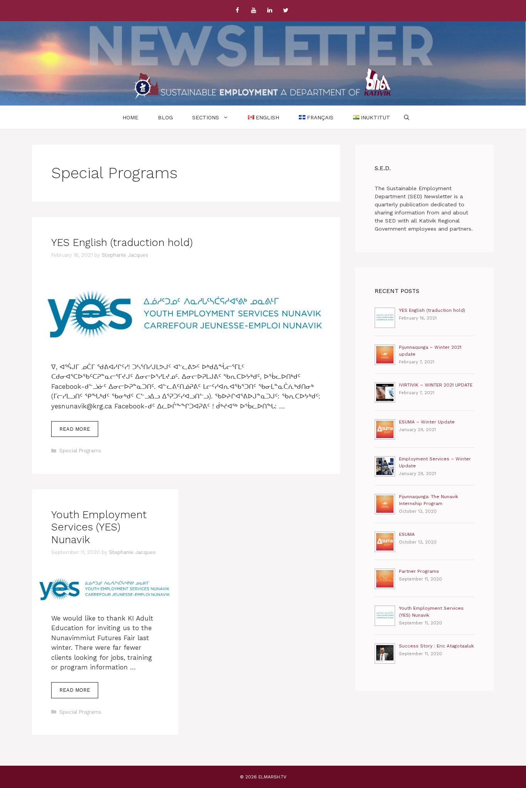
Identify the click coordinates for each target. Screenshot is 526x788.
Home (130, 117)
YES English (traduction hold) (122, 242)
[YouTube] (253, 10)
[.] (263, 83)
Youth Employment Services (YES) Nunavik (99, 527)
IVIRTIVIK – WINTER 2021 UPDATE (435, 385)
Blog (165, 117)
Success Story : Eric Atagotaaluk (436, 646)
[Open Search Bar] (406, 117)
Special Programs (80, 450)
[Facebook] (237, 10)
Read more (78, 431)
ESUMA (407, 534)
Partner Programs (419, 571)
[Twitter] (285, 10)
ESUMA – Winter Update (427, 422)
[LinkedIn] (269, 10)
